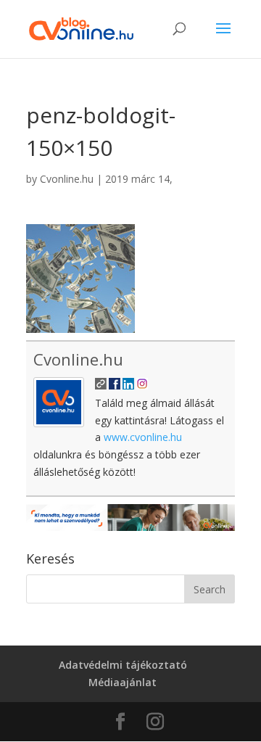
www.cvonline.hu (143, 437)
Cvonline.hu (67, 179)
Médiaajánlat (122, 682)
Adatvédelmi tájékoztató (123, 665)
